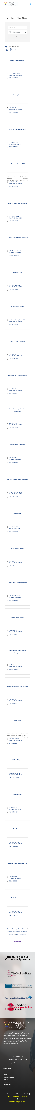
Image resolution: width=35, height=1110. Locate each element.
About (5, 1074)
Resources (7, 1082)
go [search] (18, 37)
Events (6, 1079)
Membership (7, 1084)
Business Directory (12, 929)
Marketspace (16, 931)
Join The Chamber (21, 934)
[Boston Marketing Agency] (17, 1099)
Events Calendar (22, 929)
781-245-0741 (18, 1062)
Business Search (9, 1077)
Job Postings (24, 931)
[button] (6, 46)
